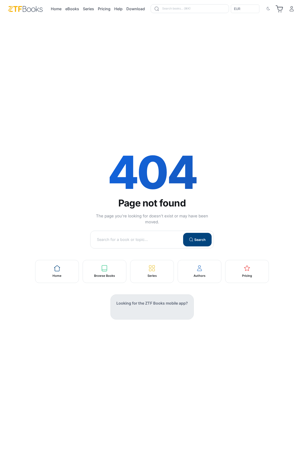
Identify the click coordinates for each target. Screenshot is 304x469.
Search (200, 240)
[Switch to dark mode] (268, 9)
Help (118, 8)
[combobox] (245, 9)
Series (88, 8)
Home (56, 8)
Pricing (104, 8)
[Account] (291, 9)
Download (135, 8)
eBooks (72, 8)
